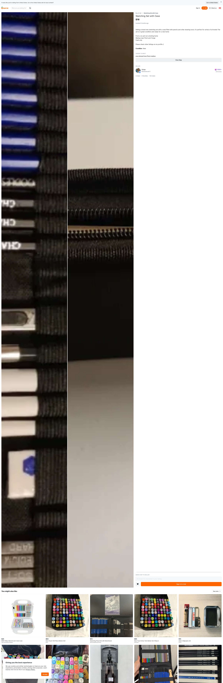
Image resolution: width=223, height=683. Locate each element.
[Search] (30, 8)
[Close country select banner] (221, 2)
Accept (45, 674)
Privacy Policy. (30, 669)
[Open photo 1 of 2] (34, 300)
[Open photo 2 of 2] (100, 300)
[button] (217, 591)
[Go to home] (4, 8)
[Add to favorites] (138, 584)
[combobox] (20, 8)
